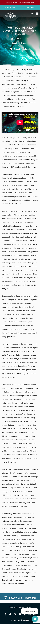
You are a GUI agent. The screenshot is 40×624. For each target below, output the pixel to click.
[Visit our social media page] (5, 614)
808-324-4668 (10, 8)
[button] (32, 13)
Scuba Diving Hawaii (22, 49)
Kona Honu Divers (19, 43)
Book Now (30, 8)
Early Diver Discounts (11, 2)
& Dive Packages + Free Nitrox (26, 2)
